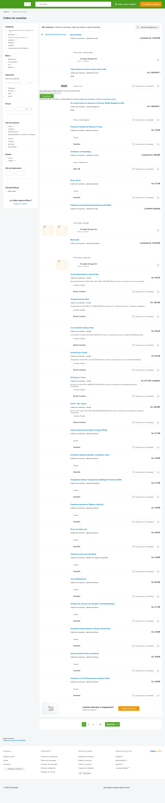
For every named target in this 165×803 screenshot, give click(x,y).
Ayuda (5, 760)
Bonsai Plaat (75, 35)
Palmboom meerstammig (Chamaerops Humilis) (90, 205)
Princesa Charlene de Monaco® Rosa (86, 127)
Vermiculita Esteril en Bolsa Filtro (84, 274)
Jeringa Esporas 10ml (79, 299)
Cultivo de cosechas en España (14, 740)
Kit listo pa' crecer (78, 377)
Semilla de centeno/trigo (80, 152)
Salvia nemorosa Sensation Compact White (88, 430)
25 (100, 724)
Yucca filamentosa (78, 579)
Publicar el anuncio (128, 708)
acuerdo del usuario (109, 99)
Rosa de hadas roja (78, 529)
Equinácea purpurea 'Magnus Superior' (87, 504)
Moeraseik (74, 240)
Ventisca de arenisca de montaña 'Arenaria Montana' (92, 604)
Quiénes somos (8, 756)
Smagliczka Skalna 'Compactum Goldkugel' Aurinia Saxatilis (96, 480)
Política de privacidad (48, 760)
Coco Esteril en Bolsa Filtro (82, 328)
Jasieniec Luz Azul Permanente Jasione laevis (90, 678)
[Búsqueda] (37, 4)
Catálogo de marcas (48, 772)
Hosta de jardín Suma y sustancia (84, 653)
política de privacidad (86, 99)
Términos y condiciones (49, 756)
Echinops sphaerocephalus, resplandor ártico (90, 455)
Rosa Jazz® (75, 180)
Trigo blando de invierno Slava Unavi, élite (88, 69)
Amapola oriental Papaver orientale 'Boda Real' (90, 629)
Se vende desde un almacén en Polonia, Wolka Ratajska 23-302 (97, 103)
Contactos (7, 764)
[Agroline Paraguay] (12, 4)
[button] (158, 60)
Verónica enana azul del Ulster (83, 554)
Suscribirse (47, 96)
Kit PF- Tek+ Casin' (78, 404)
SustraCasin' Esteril (78, 353)
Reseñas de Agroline (48, 768)
